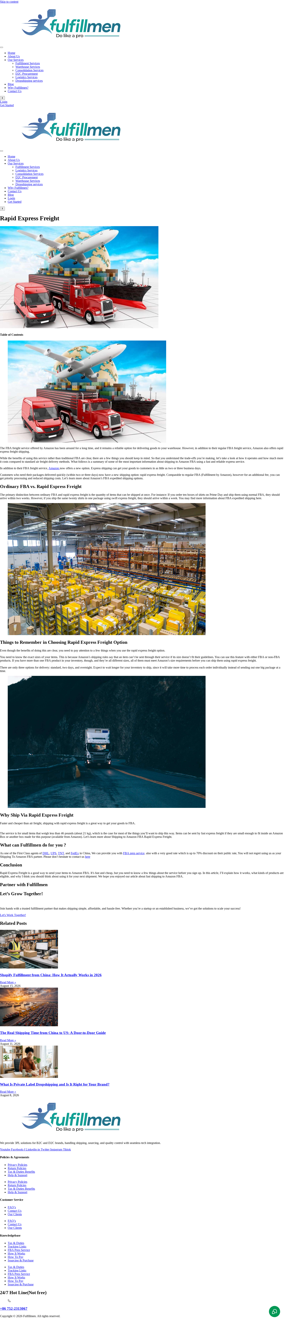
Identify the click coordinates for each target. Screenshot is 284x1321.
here (87, 856)
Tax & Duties (16, 1243)
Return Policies (17, 1168)
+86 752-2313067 (13, 1309)
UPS (53, 853)
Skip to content (9, 1)
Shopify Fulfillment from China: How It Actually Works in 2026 (51, 975)
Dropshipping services (29, 80)
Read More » (8, 982)
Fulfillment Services (27, 63)
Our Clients (15, 1214)
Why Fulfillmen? (18, 87)
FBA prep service (134, 853)
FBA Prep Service (19, 1250)
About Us (14, 56)
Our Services (16, 59)
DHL (46, 853)
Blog (11, 84)
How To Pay (15, 1257)
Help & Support (17, 1175)
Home (11, 53)
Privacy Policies (17, 1164)
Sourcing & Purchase (21, 1260)
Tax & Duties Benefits (21, 1171)
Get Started (14, 201)
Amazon (54, 468)
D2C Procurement (26, 73)
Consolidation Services (29, 70)
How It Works (16, 1253)
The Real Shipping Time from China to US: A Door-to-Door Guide (53, 1033)
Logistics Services (26, 77)
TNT (61, 853)
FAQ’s (12, 1207)
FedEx (75, 853)
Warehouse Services (27, 66)
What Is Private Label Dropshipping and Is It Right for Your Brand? (55, 1084)
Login (11, 198)
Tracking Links (17, 1246)
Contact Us (14, 91)
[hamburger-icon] (1, 47)
